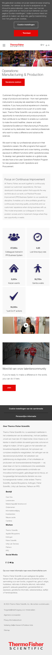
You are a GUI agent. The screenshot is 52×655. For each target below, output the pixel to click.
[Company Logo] (17, 45)
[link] (9, 497)
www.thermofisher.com (37, 571)
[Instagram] (8, 563)
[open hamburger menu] (4, 45)
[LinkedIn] (12, 563)
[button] (26, 25)
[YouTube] (11, 563)
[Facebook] (6, 563)
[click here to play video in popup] (26, 325)
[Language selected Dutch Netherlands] (42, 45)
